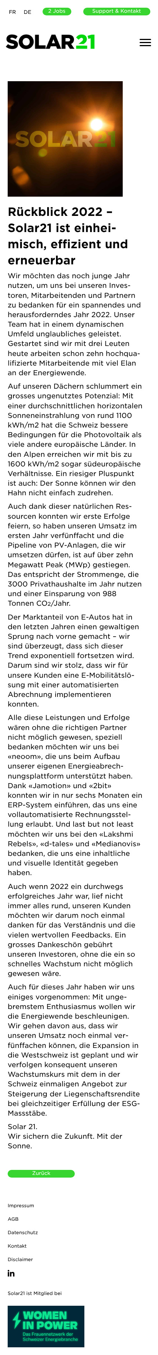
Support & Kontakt (116, 11)
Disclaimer (20, 1259)
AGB (13, 1219)
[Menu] (145, 42)
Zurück (41, 1173)
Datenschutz (23, 1232)
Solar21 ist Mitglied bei (35, 1293)
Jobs (57, 11)
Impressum (21, 1205)
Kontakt (17, 1246)
